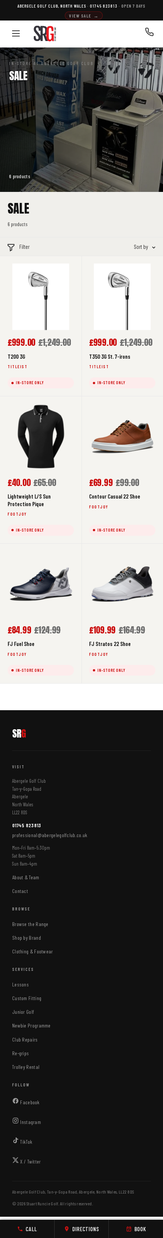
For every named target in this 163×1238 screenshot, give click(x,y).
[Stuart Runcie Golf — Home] (45, 34)
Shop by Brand (26, 937)
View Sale (84, 15)
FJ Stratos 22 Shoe (110, 643)
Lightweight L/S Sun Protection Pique (29, 500)
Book (140, 1228)
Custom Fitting (26, 998)
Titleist (17, 366)
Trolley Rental (25, 1067)
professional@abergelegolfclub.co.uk (50, 835)
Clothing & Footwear (32, 951)
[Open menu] (16, 33)
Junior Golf (23, 1011)
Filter (24, 246)
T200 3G (16, 356)
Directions (85, 1228)
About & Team (25, 877)
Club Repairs (25, 1039)
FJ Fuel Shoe (21, 643)
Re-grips (20, 1053)
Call (31, 1228)
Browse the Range (30, 924)
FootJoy (17, 513)
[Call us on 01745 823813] (149, 33)
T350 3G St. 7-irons (109, 356)
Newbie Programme (31, 1025)
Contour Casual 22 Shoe (114, 496)
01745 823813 (26, 825)
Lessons (20, 984)
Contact (20, 891)
